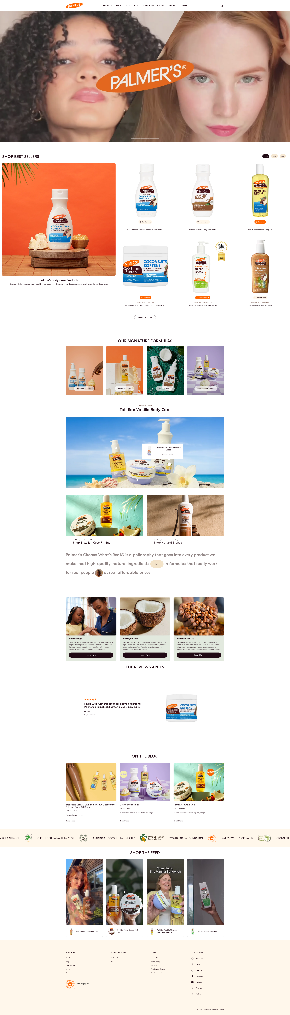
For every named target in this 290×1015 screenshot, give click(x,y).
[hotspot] (169, 464)
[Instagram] (193, 958)
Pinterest (199, 988)
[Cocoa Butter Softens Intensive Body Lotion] (145, 190)
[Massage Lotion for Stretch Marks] (202, 266)
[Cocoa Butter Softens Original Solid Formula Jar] (145, 266)
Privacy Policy (155, 962)
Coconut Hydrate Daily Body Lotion (203, 229)
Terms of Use (155, 958)
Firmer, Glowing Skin (184, 805)
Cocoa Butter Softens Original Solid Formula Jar (145, 305)
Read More (70, 821)
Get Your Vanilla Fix (130, 805)
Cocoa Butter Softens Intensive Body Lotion (145, 229)
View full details (167, 455)
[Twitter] (193, 993)
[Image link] (104, 515)
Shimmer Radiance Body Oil (260, 305)
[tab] (135, 138)
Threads (199, 970)
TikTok (198, 964)
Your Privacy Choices (158, 969)
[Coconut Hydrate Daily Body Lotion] (202, 190)
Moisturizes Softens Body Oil (260, 229)
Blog (67, 962)
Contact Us (114, 958)
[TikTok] (193, 964)
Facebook (199, 976)
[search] (221, 5)
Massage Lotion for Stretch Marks (202, 305)
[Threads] (193, 970)
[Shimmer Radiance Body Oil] (260, 266)
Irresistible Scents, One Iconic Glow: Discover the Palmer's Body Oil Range (91, 806)
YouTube (199, 982)
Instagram (199, 959)
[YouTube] (193, 982)
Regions (68, 973)
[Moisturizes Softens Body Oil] (260, 190)
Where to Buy (70, 965)
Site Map (154, 965)
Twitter (198, 994)
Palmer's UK (207, 1009)
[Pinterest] (193, 988)
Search (68, 969)
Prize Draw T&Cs (156, 973)
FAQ (112, 962)
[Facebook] (193, 976)
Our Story (69, 958)
